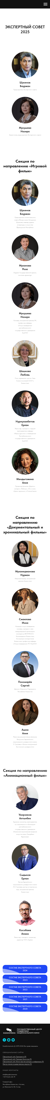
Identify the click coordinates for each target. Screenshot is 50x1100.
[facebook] (4, 1040)
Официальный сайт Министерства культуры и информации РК (23, 1061)
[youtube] (13, 1040)
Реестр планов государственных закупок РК (17, 1064)
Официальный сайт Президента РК (14, 1056)
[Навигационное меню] (45, 4)
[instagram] (8, 1040)
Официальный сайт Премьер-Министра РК (17, 1059)
